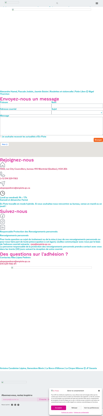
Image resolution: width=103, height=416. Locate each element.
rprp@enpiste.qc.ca (40, 244)
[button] (99, 391)
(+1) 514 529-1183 (9, 178)
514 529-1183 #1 (8, 263)
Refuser (74, 408)
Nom (54, 102)
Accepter (58, 408)
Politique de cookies (67, 412)
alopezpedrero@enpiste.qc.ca (15, 187)
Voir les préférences (91, 408)
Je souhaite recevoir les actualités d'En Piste (24, 136)
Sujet (54, 109)
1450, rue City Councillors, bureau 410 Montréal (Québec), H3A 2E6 (33, 168)
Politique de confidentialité (81, 412)
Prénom (4, 102)
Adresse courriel (8, 109)
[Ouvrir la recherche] (57, 3)
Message (4, 116)
